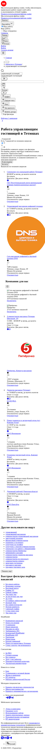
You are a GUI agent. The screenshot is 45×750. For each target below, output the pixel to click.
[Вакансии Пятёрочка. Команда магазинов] (25, 350)
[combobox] (11, 73)
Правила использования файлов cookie (16, 18)
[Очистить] (4, 79)
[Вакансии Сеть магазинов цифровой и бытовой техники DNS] (25, 235)
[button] (3, 46)
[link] (5, 40)
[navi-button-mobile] (3, 53)
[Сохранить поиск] (3, 85)
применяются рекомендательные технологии (20, 724)
